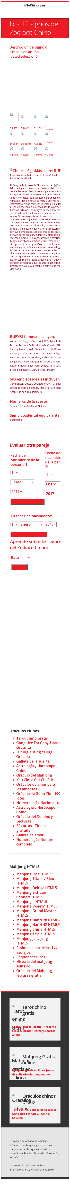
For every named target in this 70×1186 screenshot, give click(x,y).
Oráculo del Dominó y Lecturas (34, 819)
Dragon (14, 143)
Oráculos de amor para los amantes (35, 786)
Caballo (38, 143)
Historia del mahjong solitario (34, 963)
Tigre (39, 127)
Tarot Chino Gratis (32, 738)
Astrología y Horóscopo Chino (35, 768)
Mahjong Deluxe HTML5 (36, 887)
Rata (14, 127)
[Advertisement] (35, 83)
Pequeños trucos (30, 957)
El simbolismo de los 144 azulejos (36, 950)
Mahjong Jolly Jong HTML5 (32, 940)
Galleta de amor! (30, 835)
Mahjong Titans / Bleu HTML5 (35, 881)
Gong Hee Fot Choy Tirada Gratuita (38, 745)
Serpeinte (26, 143)
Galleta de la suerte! (33, 761)
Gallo (26, 154)
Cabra (50, 142)
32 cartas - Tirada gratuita (31, 828)
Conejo (49, 129)
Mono (15, 154)
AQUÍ (17, 1157)
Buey (26, 127)
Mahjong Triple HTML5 (35, 934)
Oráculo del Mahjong (34, 775)
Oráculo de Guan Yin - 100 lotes (38, 796)
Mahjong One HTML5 (34, 874)
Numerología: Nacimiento (38, 802)
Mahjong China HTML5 (35, 929)
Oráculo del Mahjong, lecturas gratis (34, 973)
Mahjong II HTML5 (31, 901)
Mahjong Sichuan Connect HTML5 (31, 894)
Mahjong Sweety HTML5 (36, 906)
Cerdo (50, 154)
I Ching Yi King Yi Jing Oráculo (34, 754)
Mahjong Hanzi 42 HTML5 (38, 924)
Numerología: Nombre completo (35, 842)
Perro (39, 154)
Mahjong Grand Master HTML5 (36, 913)
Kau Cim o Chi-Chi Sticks (36, 779)
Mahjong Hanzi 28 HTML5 (38, 920)
